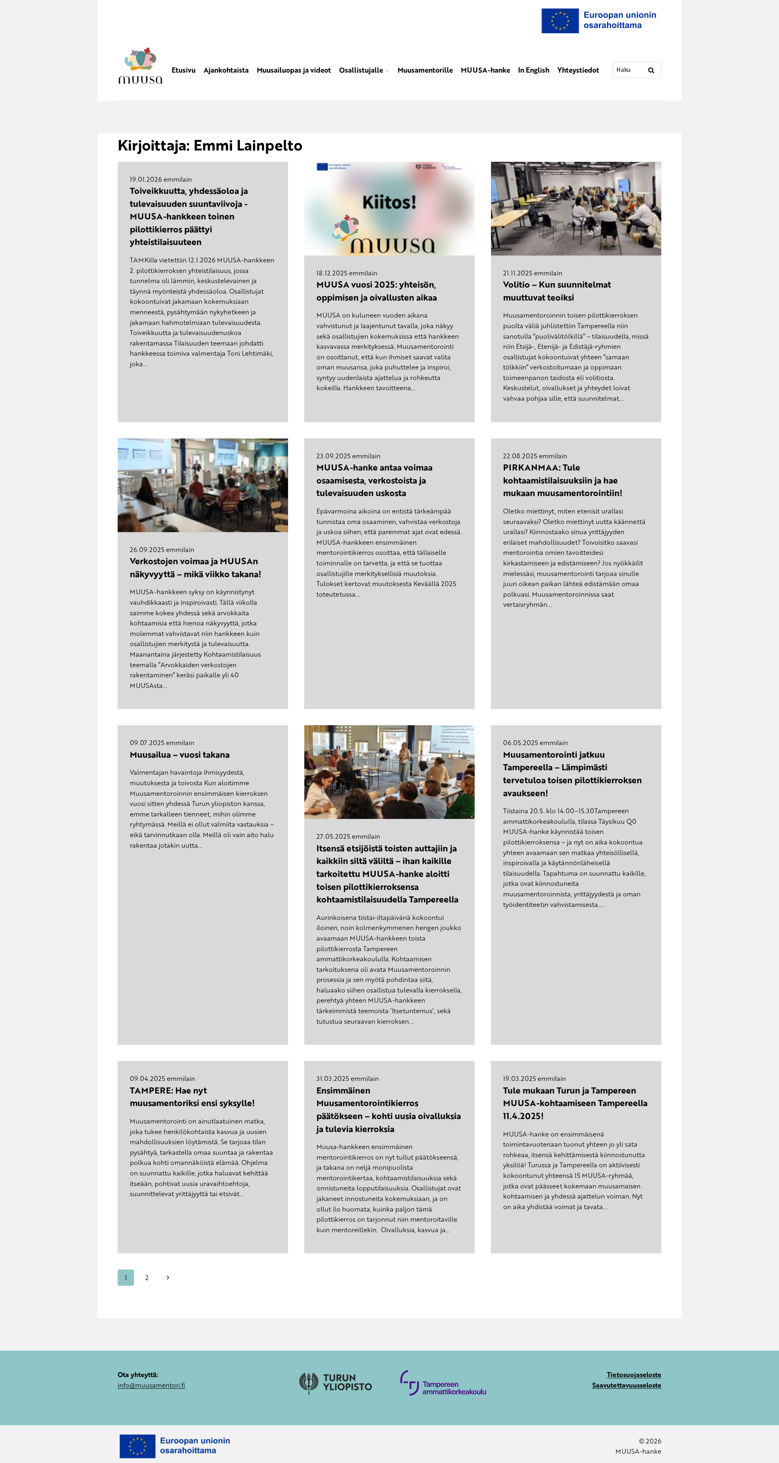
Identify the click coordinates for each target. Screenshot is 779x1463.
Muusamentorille (425, 69)
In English (533, 69)
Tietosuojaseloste (634, 1374)
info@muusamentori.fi (151, 1385)
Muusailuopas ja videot (294, 69)
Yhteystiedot (578, 69)
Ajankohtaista (226, 69)
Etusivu (184, 69)
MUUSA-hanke (485, 69)
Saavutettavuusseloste (626, 1385)
